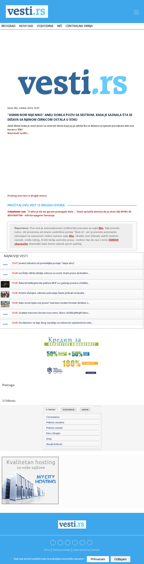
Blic (16, 108)
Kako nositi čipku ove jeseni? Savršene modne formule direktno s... (54, 302)
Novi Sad (26, 26)
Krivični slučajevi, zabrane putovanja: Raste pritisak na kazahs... (52, 293)
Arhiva (85, 410)
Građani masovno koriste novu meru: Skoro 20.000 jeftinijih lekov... (54, 312)
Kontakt (96, 549)
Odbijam (120, 559)
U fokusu (50, 410)
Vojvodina (45, 26)
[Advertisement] (72, 43)
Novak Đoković (54, 444)
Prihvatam (98, 559)
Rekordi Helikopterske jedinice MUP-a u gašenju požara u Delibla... (54, 283)
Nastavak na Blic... (19, 133)
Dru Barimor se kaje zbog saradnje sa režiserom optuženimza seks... (56, 322)
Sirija (49, 438)
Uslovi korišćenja (81, 549)
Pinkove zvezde (54, 427)
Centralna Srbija (79, 26)
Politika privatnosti (61, 549)
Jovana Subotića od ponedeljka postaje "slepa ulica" (47, 263)
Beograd (9, 26)
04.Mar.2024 (25, 108)
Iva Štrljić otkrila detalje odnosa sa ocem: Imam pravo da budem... (54, 273)
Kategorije (68, 410)
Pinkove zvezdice (55, 422)
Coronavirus (53, 417)
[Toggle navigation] (136, 11)
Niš (59, 26)
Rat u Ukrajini (53, 433)
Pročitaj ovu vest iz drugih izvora (27, 195)
